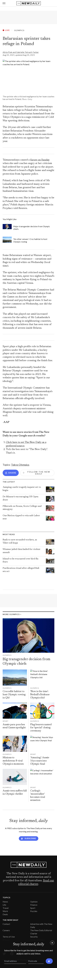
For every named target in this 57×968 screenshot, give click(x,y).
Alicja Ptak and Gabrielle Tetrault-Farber (21, 52)
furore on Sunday (40, 160)
